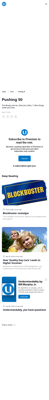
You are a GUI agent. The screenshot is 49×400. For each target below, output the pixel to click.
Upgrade (24, 158)
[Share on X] (7, 116)
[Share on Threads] (11, 116)
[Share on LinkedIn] (15, 116)
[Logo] (4, 4)
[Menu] (46, 4)
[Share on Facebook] (3, 116)
